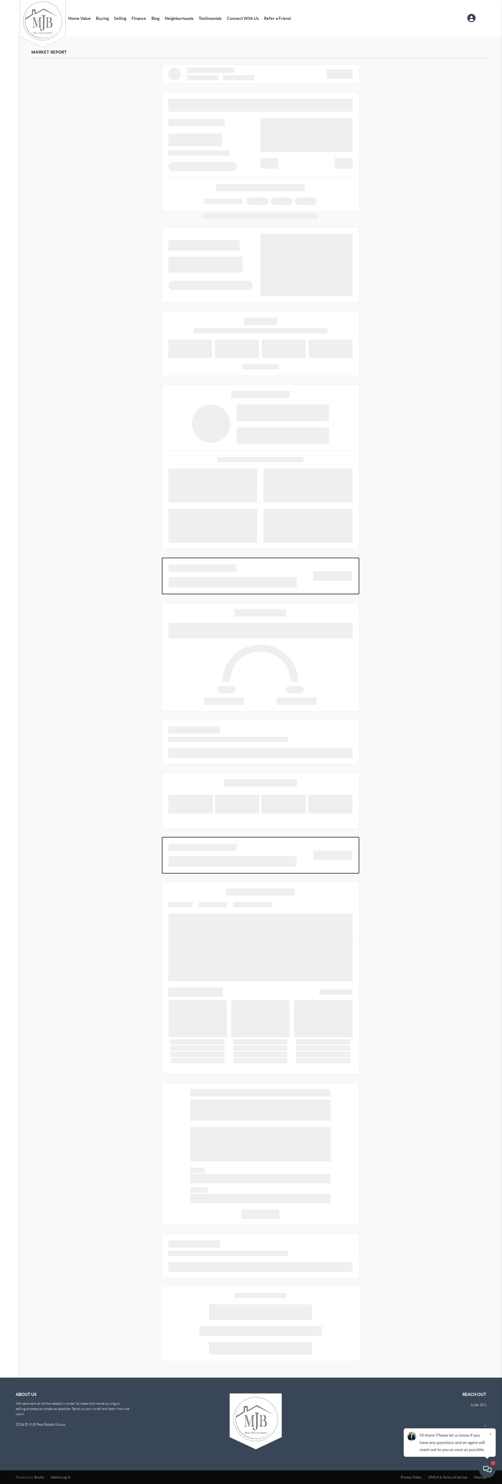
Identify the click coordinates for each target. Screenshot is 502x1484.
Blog (155, 18)
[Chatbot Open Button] (487, 1469)
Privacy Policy (411, 1477)
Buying (102, 18)
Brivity (39, 1477)
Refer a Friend (277, 18)
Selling (120, 18)
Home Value (79, 18)
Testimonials (210, 18)
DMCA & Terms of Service (447, 1477)
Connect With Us (243, 18)
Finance (139, 18)
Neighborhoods (179, 18)
